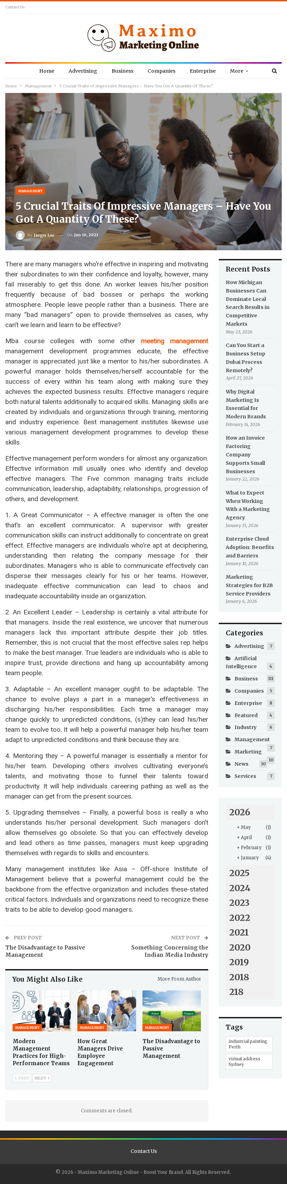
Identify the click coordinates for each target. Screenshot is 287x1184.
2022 (239, 917)
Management (30, 191)
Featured (246, 715)
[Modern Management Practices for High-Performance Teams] (42, 1010)
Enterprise (203, 71)
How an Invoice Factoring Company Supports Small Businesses (245, 454)
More (236, 71)
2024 (240, 888)
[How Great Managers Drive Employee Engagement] (106, 1010)
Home (46, 71)
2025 (239, 873)
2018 (239, 977)
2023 (239, 902)
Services (245, 776)
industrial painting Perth (248, 1044)
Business (122, 71)
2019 (239, 962)
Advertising (83, 71)
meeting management (174, 341)
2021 (239, 932)
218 (236, 991)
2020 (240, 947)
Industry (245, 727)
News (241, 764)
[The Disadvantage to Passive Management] (171, 1010)
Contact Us (15, 7)
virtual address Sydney (244, 1061)
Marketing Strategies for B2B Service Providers (249, 585)
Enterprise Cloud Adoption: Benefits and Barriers (250, 547)
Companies (161, 71)
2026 (239, 812)
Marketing (248, 752)
